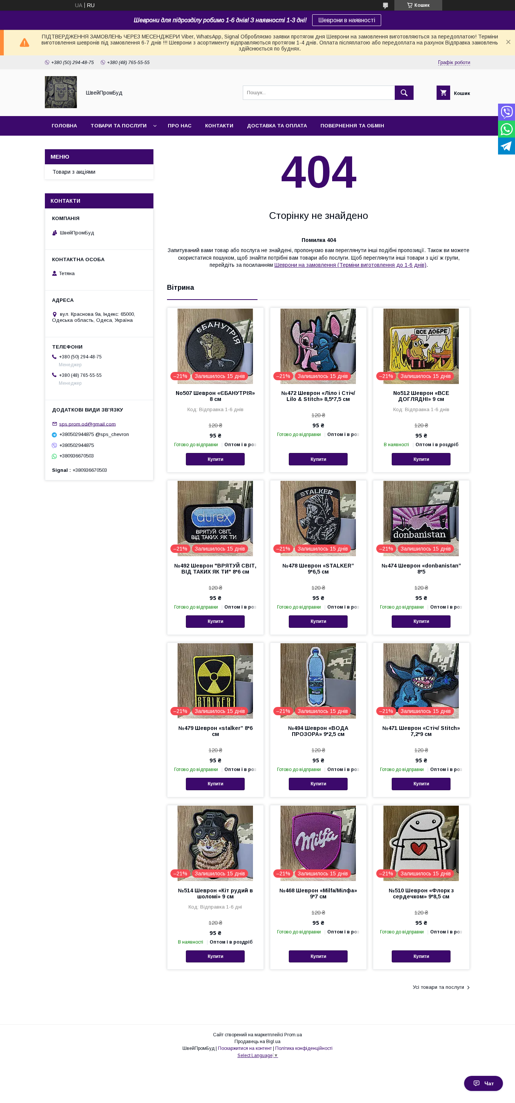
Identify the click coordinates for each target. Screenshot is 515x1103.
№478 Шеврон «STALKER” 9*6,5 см (318, 569)
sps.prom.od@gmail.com (87, 424)
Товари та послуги (118, 126)
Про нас (180, 126)
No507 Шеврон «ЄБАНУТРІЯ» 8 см (215, 396)
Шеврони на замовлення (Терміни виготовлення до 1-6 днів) (350, 265)
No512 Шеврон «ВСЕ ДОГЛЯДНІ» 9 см (421, 396)
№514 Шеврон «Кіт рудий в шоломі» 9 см (215, 893)
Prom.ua (293, 1034)
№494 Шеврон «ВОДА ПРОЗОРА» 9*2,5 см (318, 731)
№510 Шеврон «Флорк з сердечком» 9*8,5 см (421, 893)
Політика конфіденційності (304, 1048)
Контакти (219, 126)
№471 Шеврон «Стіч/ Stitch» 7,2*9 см (421, 731)
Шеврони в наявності (346, 20)
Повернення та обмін (352, 126)
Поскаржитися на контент (245, 1048)
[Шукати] (404, 93)
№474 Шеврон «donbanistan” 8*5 (421, 569)
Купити (215, 459)
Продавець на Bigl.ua (257, 1041)
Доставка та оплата (277, 126)
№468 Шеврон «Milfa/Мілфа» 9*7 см (318, 893)
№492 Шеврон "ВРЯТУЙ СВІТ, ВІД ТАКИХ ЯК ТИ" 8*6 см (215, 569)
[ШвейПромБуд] (61, 106)
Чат (489, 1083)
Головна (64, 126)
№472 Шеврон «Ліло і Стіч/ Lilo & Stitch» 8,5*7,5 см (318, 396)
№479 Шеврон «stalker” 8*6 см (215, 731)
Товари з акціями (73, 172)
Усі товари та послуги (438, 987)
